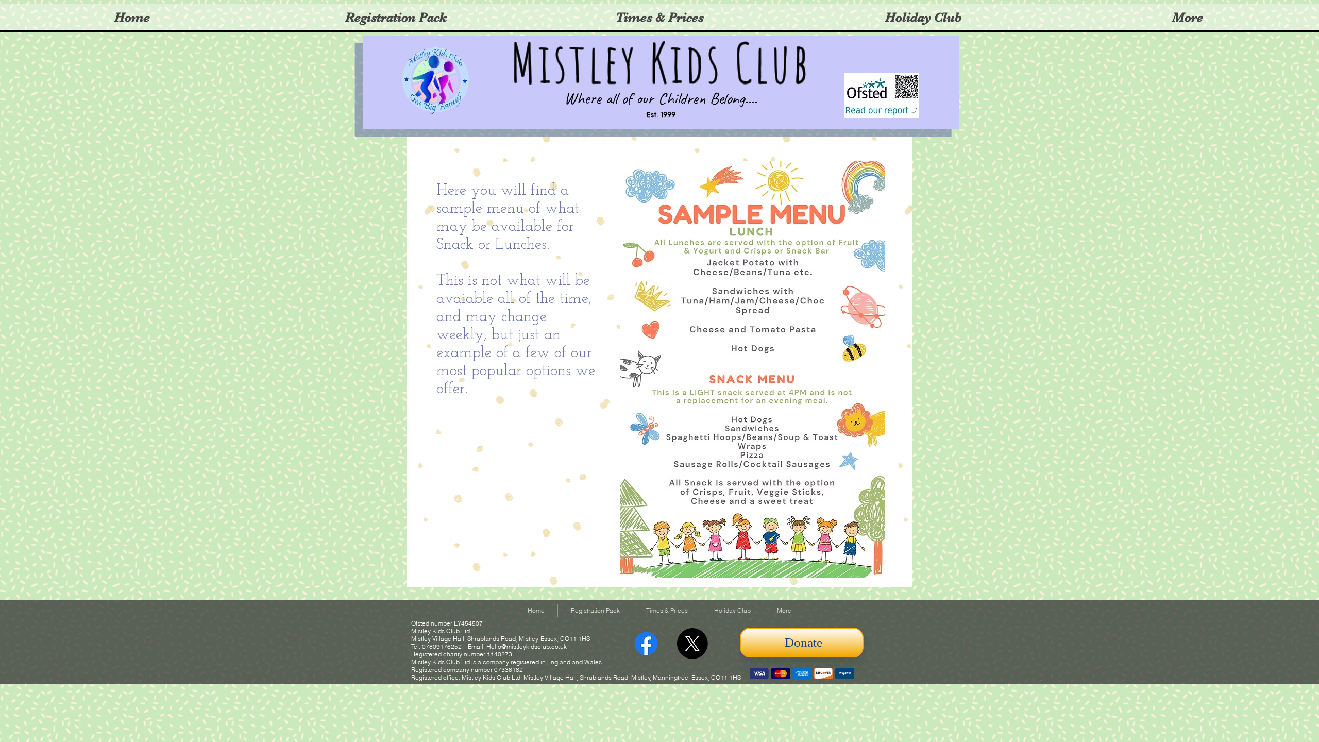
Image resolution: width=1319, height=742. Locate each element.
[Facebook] (646, 643)
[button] (923, 17)
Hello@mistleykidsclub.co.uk (526, 646)
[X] (692, 643)
